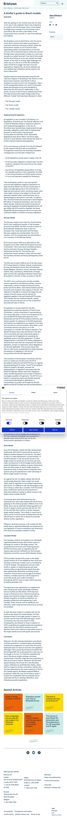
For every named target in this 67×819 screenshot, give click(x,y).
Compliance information (23, 811)
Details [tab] (34, 392)
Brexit (52, 36)
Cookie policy (9, 814)
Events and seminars (51, 780)
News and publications (52, 777)
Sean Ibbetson (56, 15)
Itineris (59, 815)
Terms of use (35, 814)
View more (33, 741)
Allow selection (33, 430)
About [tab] (55, 392)
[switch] (25, 423)
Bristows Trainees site (52, 787)
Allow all (54, 430)
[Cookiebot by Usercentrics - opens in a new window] (58, 388)
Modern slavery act (22, 814)
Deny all (12, 430)
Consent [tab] (11, 392)
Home (5, 8)
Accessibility (8, 811)
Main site (10, 8)
